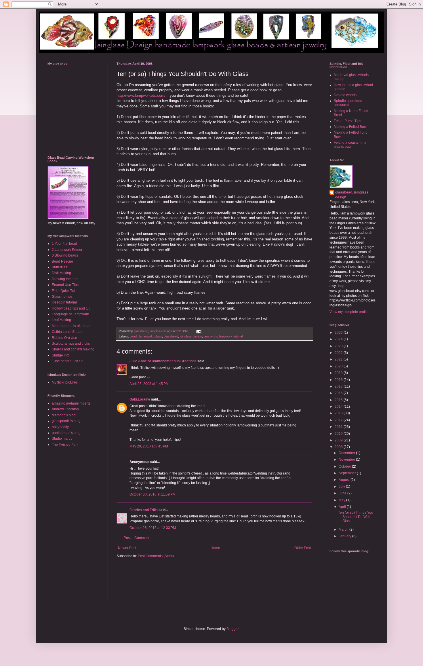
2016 (339, 393)
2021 (339, 359)
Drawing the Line (65, 279)
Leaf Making (61, 320)
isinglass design (191, 336)
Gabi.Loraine (139, 399)
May (342, 500)
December (347, 453)
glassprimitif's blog (66, 421)
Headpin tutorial (64, 302)
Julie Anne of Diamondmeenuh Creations (163, 361)
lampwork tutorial (231, 336)
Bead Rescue (62, 261)
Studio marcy (62, 439)
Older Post (302, 548)
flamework (145, 336)
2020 (339, 366)
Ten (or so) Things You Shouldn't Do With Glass (355, 517)
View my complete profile (349, 312)
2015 (339, 400)
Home (215, 548)
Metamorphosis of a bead (72, 326)
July (342, 487)
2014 (339, 407)
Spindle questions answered (348, 103)
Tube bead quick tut (67, 361)
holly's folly (60, 427)
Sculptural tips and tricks (71, 343)
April (343, 507)
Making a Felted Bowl (350, 127)
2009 (339, 440)
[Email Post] (198, 331)
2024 (339, 339)
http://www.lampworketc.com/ (141, 95)
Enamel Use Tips (65, 285)
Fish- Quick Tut (63, 291)
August (344, 480)
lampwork (210, 336)
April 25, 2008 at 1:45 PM (149, 384)
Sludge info (61, 355)
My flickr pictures (65, 382)
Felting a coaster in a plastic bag (350, 145)
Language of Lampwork (70, 314)
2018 (339, 380)
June (343, 493)
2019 (339, 373)
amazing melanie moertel (72, 403)
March (344, 530)
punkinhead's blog (66, 433)
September (348, 473)
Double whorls (345, 95)
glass (158, 336)
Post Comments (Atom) (156, 556)
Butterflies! (60, 267)
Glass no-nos (62, 297)
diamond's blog (64, 415)
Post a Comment (137, 538)
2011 (339, 427)
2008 (339, 447)
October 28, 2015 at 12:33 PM (152, 528)
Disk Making (61, 273)
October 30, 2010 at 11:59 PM (152, 494)
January (345, 536)
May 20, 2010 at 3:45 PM (148, 446)
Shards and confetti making (73, 349)
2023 (339, 346)
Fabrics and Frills (143, 510)
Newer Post (127, 548)
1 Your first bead (64, 244)
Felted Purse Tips (347, 121)
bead (133, 336)
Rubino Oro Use (64, 338)
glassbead (171, 336)
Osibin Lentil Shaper (68, 332)
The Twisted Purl (65, 445)
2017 (339, 386)
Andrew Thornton (65, 409)
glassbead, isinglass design (352, 194)
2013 (339, 413)
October (345, 466)
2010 (339, 434)
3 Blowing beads (65, 255)
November (347, 460)
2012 (339, 420)
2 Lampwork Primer (67, 250)
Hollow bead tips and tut (70, 308)
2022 (339, 353)
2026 (339, 333)
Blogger (232, 629)
